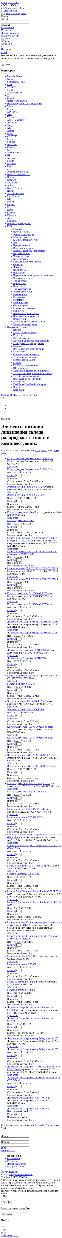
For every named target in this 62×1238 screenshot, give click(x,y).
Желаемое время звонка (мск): (16, 1208)
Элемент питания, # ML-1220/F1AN (25, 701)
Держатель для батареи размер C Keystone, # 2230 (32, 621)
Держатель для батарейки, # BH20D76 (26, 650)
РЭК (13, 395)
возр (38, 450)
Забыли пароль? (9, 1235)
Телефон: (6, 1202)
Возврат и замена (10, 35)
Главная (5, 395)
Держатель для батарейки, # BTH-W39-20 (28, 1097)
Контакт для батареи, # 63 (20, 512)
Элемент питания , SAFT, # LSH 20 (25, 486)
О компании (7, 27)
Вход (3, 1148)
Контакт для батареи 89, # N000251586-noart (30, 726)
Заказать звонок (9, 10)
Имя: (4, 1196)
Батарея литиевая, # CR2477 (21, 675)
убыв (43, 450)
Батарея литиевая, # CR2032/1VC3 (25, 809)
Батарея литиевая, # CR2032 (21, 956)
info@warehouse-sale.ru (12, 8)
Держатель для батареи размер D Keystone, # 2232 (32, 1038)
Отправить (7, 1214)
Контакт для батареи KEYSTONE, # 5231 (28, 783)
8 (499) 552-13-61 (10, 2)
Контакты (6, 30)
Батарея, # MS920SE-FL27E (21, 981)
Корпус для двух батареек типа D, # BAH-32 (30, 458)
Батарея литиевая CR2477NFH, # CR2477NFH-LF (32, 568)
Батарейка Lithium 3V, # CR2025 (23, 865)
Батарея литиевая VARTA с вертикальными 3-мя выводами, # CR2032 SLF (32, 539)
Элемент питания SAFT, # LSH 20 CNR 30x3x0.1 (32, 755)
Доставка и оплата (10, 33)
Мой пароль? (8, 1150)
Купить (11, 475)
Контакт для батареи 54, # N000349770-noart (30, 593)
